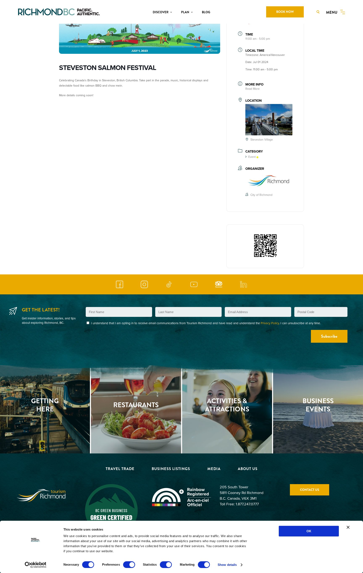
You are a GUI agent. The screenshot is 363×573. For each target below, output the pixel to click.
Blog (206, 12)
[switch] (129, 564)
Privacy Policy (270, 323)
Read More (252, 89)
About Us (248, 469)
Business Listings (171, 469)
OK (308, 531)
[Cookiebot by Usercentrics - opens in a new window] (35, 565)
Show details (227, 564)
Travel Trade (120, 469)
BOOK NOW (285, 11)
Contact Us (309, 489)
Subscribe (329, 336)
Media (214, 469)
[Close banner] (348, 527)
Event (252, 157)
